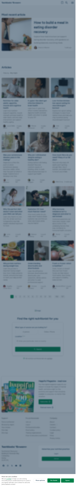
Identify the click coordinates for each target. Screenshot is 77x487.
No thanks (53, 480)
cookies (8, 479)
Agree (67, 480)
